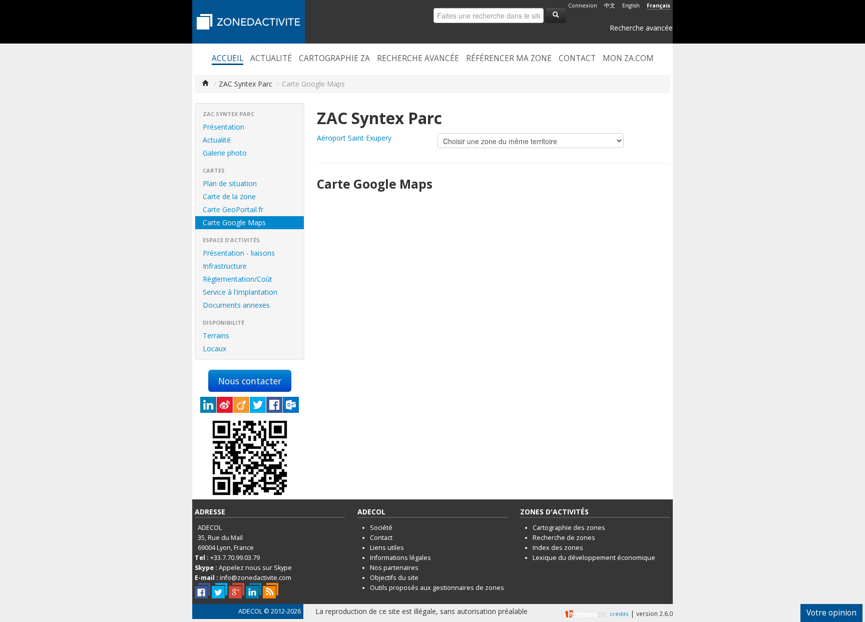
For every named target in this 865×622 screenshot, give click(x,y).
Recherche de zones (564, 537)
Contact (577, 59)
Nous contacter (249, 381)
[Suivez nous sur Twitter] (219, 590)
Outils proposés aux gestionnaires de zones (437, 587)
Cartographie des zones (569, 527)
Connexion (582, 5)
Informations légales (400, 557)
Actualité (271, 59)
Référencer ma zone (509, 59)
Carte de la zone (229, 196)
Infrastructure (225, 266)
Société (381, 527)
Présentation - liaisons (239, 253)
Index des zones (558, 547)
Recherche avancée (641, 28)
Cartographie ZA (334, 59)
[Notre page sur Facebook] (202, 590)
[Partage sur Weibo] (225, 405)
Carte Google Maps (234, 222)
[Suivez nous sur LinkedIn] (253, 590)
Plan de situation (230, 183)
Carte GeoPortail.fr (233, 209)
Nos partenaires (394, 567)
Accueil (227, 59)
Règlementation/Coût (237, 279)
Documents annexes (236, 305)
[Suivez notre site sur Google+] (236, 590)
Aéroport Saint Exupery (354, 138)
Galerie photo (225, 153)
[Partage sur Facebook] (274, 405)
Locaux (214, 348)
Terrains (216, 335)
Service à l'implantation (240, 292)
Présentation (223, 127)
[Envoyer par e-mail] (291, 405)
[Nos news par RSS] (270, 590)
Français (658, 5)
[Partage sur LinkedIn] (208, 405)
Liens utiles (387, 547)
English (631, 5)
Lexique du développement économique (594, 557)
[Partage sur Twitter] (258, 405)
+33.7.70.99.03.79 (235, 557)
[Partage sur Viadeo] (241, 405)
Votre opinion (831, 612)
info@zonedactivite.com (255, 577)
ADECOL (250, 611)
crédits (619, 613)
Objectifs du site (394, 577)
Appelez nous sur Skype (255, 567)
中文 (609, 5)
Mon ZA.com (628, 59)
